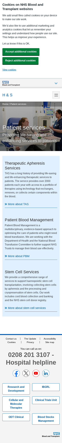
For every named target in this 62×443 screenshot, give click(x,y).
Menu (56, 95)
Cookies (11, 342)
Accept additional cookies (21, 51)
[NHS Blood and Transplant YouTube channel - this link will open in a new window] (36, 373)
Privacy (30, 342)
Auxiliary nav (56, 83)
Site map (49, 342)
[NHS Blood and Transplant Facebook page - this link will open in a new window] (16, 373)
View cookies (9, 69)
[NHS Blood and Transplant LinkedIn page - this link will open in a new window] (46, 373)
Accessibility (50, 338)
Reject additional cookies (20, 60)
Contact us (11, 338)
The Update (30, 338)
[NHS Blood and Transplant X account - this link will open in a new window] (26, 373)
